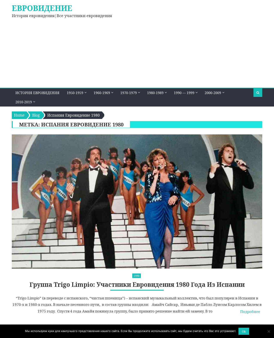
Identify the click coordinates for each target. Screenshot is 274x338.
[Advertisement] (137, 56)
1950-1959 (75, 92)
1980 (137, 276)
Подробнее (250, 311)
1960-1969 (102, 92)
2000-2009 (213, 92)
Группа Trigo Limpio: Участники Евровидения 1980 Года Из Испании (137, 284)
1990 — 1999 (184, 92)
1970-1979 (128, 92)
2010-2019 (23, 102)
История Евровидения (37, 92)
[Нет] (269, 331)
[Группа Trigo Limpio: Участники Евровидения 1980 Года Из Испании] (137, 201)
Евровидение (42, 8)
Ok (244, 331)
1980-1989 (155, 92)
